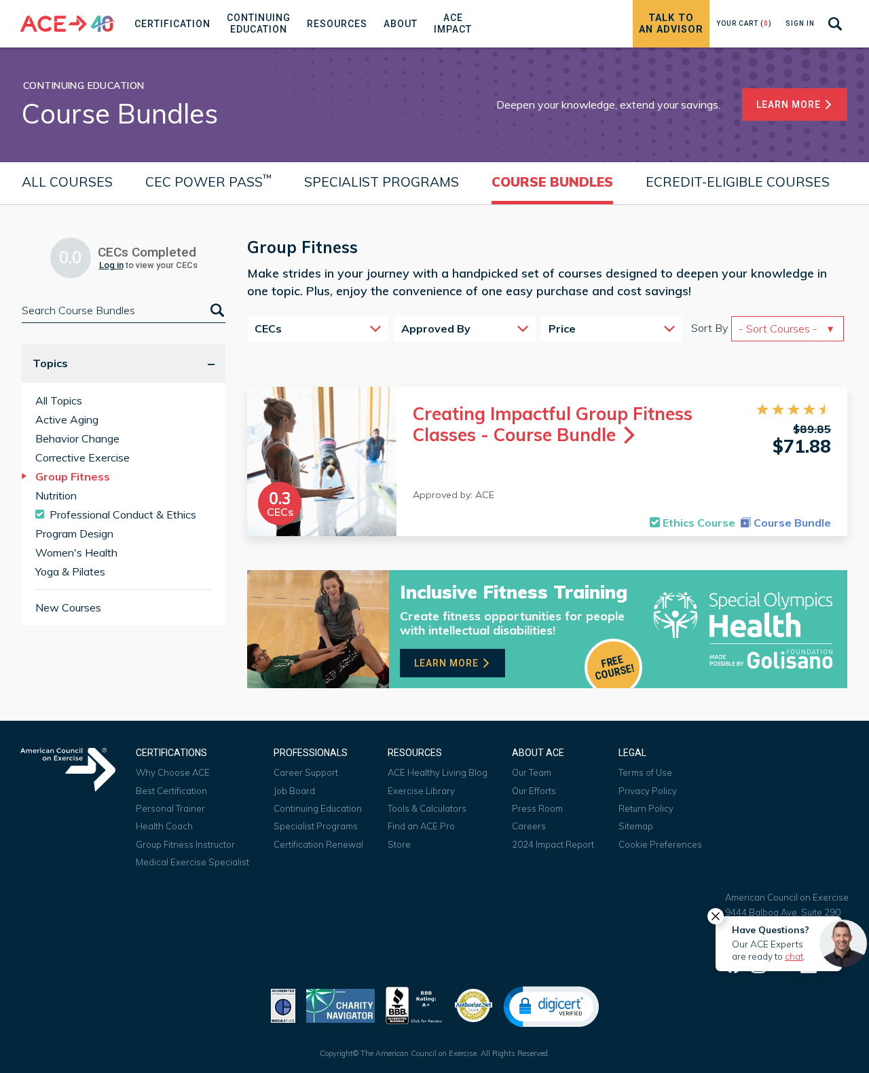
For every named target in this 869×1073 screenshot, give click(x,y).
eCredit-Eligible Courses (738, 182)
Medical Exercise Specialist (192, 861)
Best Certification (171, 790)
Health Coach (164, 826)
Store (399, 844)
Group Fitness (72, 476)
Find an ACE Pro (421, 826)
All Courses (67, 182)
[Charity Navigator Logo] (340, 1004)
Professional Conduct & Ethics (123, 514)
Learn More (790, 104)
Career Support (306, 772)
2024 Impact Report (553, 844)
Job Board (294, 790)
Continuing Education (318, 808)
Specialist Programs (381, 182)
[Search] (215, 310)
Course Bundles (552, 182)
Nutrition (56, 495)
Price (562, 328)
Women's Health (76, 552)
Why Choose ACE (173, 772)
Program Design (74, 533)
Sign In (800, 23)
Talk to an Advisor (671, 23)
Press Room (537, 808)
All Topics (58, 400)
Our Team (531, 772)
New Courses (68, 607)
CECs (268, 328)
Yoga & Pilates (70, 571)
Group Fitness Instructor (185, 844)
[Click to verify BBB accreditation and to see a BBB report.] (414, 1004)
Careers (529, 826)
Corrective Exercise (82, 457)
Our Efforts (534, 790)
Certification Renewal (318, 844)
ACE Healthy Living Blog (437, 772)
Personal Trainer (170, 808)
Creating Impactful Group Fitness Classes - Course (552, 424)
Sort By (709, 328)
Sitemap (635, 826)
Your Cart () (744, 23)
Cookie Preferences (660, 844)
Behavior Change (77, 438)
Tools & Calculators (427, 808)
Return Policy (645, 808)
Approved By (435, 328)
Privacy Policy (647, 790)
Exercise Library (421, 790)
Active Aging (66, 419)
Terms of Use (645, 772)
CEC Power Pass (208, 180)
